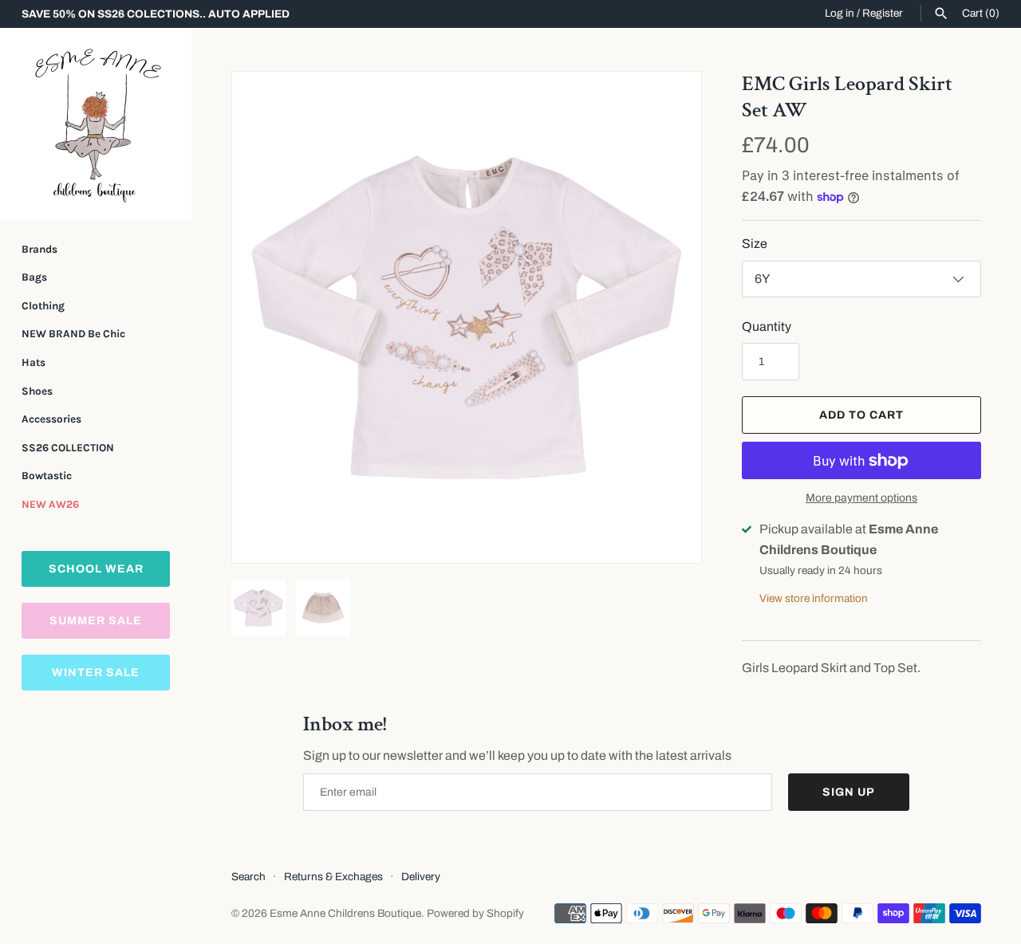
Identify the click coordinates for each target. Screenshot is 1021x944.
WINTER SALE (96, 672)
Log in (839, 13)
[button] (667, 317)
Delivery (420, 877)
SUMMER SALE (95, 621)
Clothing (43, 306)
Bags (34, 277)
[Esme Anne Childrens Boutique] (95, 123)
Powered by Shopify (475, 913)
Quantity (766, 326)
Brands (39, 249)
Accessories (51, 419)
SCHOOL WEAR (96, 569)
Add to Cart (861, 415)
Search (248, 877)
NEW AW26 (50, 504)
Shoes (37, 391)
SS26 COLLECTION (68, 448)
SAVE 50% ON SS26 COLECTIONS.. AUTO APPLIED (156, 14)
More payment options (861, 498)
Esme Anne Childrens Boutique (345, 913)
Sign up (848, 792)
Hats (33, 362)
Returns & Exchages (333, 877)
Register (882, 13)
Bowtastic (47, 476)
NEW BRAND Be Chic (73, 334)
